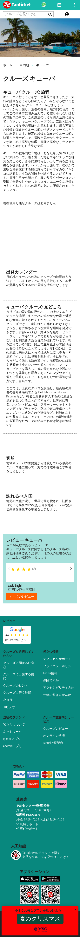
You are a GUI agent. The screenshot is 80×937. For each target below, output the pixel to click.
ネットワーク (12, 732)
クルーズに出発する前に (18, 676)
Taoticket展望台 (53, 743)
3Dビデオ (9, 707)
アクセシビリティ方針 (58, 687)
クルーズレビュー (55, 728)
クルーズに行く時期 (17, 692)
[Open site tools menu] (74, 5)
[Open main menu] (74, 14)
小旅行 (7, 700)
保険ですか (51, 680)
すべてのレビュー (21, 596)
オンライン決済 (54, 736)
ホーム (7, 65)
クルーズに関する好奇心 (18, 665)
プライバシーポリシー (58, 666)
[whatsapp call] (44, 5)
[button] (71, 568)
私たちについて (14, 724)
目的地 (24, 65)
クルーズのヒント (15, 685)
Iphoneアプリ (12, 739)
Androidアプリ (12, 746)
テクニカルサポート (57, 659)
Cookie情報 (50, 673)
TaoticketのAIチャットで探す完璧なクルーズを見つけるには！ (45, 855)
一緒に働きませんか (57, 695)
